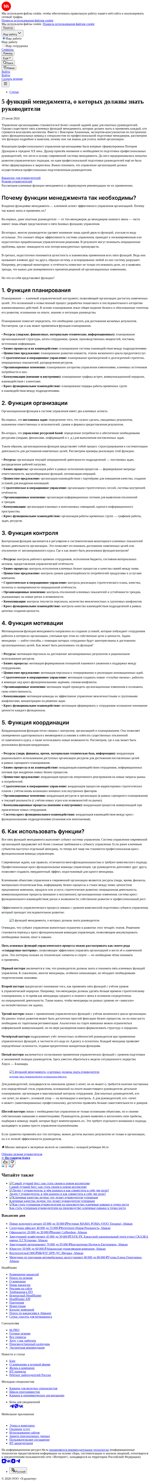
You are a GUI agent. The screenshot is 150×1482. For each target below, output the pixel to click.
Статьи (14, 92)
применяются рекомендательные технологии (79, 1449)
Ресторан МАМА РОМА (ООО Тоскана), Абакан (100, 1223)
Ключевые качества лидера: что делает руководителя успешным (52, 1201)
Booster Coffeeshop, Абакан (69, 1232)
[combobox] (18, 1470)
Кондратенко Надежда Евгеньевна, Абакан (99, 1244)
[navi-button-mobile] (5, 84)
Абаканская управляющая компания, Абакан (76, 1248)
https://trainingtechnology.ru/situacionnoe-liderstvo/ (43, 1076)
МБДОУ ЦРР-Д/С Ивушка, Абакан (60, 1253)
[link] (8, 62)
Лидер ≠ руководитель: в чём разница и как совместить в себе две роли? (57, 1194)
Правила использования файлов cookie (69, 24)
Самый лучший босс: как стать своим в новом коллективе (48, 1186)
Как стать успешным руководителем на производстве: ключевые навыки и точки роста (67, 1208)
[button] (6, 71)
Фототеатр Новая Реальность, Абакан (86, 1228)
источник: (14, 1076)
